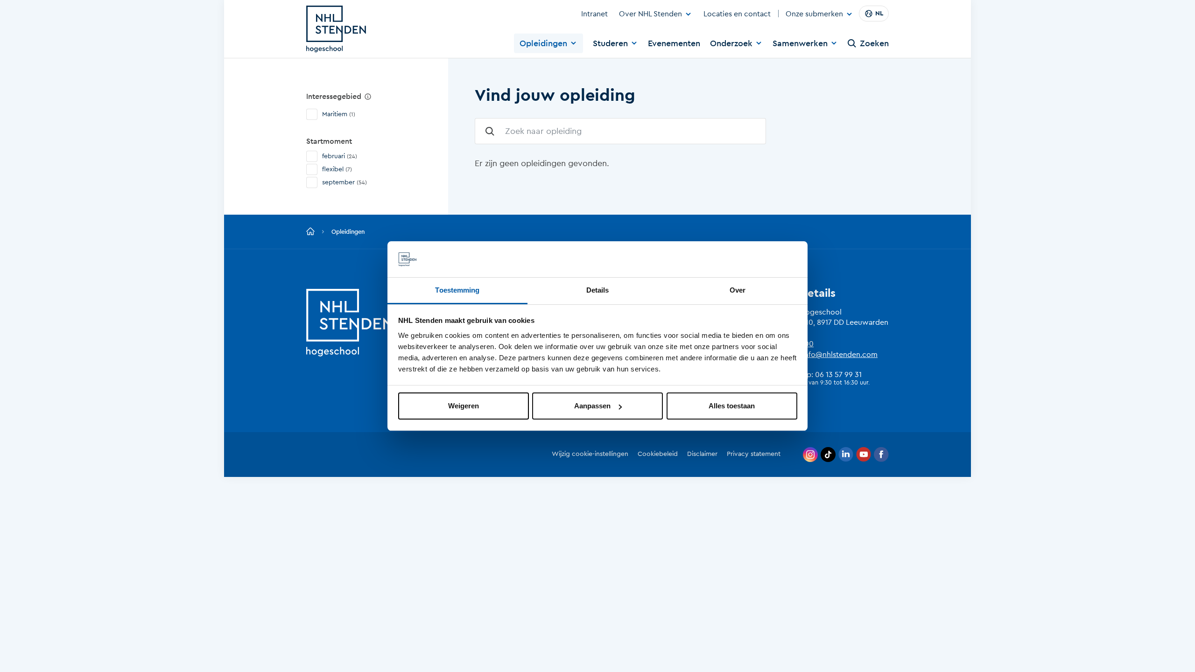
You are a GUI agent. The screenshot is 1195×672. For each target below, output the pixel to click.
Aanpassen (592, 406)
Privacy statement (753, 454)
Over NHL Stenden (650, 14)
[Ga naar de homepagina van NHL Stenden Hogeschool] (336, 29)
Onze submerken (814, 14)
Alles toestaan (732, 406)
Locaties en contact (737, 14)
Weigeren (463, 406)
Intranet (594, 14)
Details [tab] (597, 290)
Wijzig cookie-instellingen (590, 454)
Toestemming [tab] (457, 290)
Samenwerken (800, 43)
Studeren (610, 43)
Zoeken (874, 43)
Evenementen (674, 43)
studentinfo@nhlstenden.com (827, 354)
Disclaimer (702, 454)
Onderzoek (731, 43)
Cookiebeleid (658, 454)
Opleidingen (543, 43)
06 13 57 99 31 (838, 374)
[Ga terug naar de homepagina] (310, 232)
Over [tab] (737, 290)
